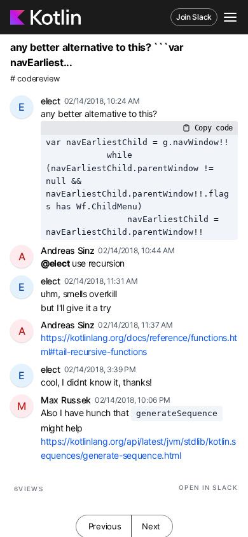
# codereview (34, 78)
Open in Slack (208, 487)
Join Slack (194, 17)
